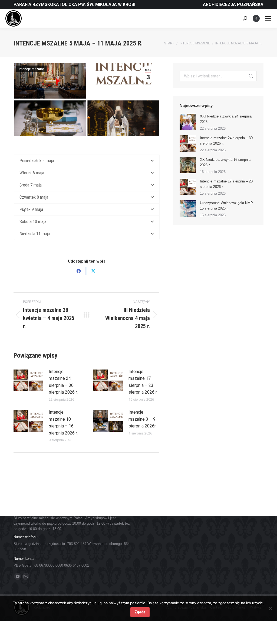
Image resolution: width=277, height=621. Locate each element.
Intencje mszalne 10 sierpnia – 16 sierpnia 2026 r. (63, 423)
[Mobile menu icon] (268, 18)
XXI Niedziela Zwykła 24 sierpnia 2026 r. (226, 119)
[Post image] (28, 380)
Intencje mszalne (32, 69)
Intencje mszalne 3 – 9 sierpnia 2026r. (142, 419)
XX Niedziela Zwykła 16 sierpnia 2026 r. (225, 162)
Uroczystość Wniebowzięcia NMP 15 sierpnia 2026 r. (226, 205)
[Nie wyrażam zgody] (270, 608)
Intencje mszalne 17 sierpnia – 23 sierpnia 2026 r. (142, 382)
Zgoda (140, 612)
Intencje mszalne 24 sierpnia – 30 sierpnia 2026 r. (63, 382)
